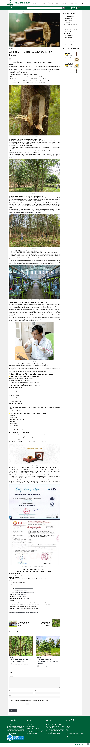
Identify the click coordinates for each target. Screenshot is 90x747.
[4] (82, 745)
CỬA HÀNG (70, 3)
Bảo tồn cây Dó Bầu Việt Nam (35, 212)
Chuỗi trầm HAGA (68, 42)
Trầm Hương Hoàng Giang (20, 594)
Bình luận (11, 676)
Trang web (11, 695)
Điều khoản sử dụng (31, 726)
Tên (10, 690)
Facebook (68, 724)
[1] (75, 745)
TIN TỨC (64, 3)
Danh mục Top (16, 8)
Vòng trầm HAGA (68, 44)
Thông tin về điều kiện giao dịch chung (35, 730)
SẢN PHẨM (50, 3)
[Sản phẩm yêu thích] (73, 7)
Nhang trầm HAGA (68, 20)
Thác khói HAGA (68, 39)
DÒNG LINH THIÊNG (68, 16)
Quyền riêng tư (69, 735)
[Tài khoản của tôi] (71, 7)
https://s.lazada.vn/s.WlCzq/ (20, 596)
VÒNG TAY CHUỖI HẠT (68, 41)
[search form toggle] (82, 3)
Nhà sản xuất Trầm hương (33, 612)
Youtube (67, 727)
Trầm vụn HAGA (68, 31)
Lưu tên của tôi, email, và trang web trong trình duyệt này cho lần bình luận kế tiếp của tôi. (29, 700)
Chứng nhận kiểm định (16, 612)
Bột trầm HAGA (67, 18)
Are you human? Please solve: (15, 704)
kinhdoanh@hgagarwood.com (19, 586)
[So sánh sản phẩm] (75, 7)
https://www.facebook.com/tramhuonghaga (24, 588)
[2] (77, 745)
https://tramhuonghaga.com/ (21, 590)
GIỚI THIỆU (43, 3)
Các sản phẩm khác (68, 35)
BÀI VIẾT (58, 3)
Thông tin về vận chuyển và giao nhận (34, 731)
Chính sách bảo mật (31, 724)
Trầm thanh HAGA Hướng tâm (70, 29)
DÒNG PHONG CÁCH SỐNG (69, 24)
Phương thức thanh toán (32, 733)
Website (68, 726)
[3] (80, 745)
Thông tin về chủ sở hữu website (33, 728)
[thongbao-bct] (15, 737)
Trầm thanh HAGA (68, 27)
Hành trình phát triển (24, 612)
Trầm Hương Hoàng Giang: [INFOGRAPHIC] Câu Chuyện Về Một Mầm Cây (47, 661)
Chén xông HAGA (68, 37)
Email (36, 690)
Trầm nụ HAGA (67, 22)
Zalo (67, 729)
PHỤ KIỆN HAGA (67, 33)
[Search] (63, 8)
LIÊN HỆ (76, 3)
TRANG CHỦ (35, 3)
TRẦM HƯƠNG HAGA (22, 3)
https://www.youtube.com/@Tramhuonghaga (24, 592)
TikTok (67, 730)
